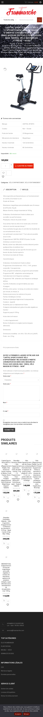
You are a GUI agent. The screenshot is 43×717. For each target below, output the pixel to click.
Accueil (12, 43)
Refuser (26, 714)
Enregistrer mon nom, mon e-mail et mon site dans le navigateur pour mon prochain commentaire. (20, 423)
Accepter (18, 714)
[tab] (9, 189)
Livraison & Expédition (8, 692)
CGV (2, 667)
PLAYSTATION (5, 646)
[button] (4, 497)
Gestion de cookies (7, 688)
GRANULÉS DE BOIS (7, 653)
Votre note (7, 376)
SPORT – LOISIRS (24, 43)
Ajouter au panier (25, 166)
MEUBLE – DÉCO (6, 650)
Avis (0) (25, 190)
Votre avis (7, 384)
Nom (5, 402)
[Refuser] (41, 711)
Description (10, 190)
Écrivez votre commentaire (12, 118)
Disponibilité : (5, 153)
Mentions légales (6, 671)
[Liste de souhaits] (3, 173)
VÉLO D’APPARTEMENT (32, 46)
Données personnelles (8, 674)
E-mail (5, 411)
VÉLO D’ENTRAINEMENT (33, 182)
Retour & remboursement (9, 696)
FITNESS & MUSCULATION (11, 46)
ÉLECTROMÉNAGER (7, 642)
